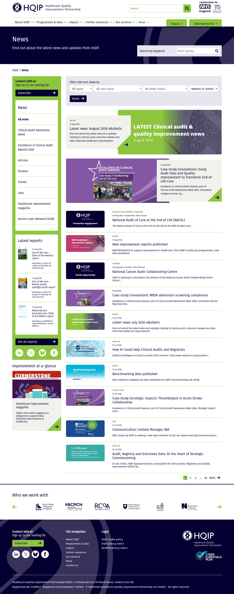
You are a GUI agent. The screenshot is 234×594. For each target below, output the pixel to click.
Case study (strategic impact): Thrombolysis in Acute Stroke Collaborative (157, 400)
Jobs (21, 193)
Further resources (97, 22)
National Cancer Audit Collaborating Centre (144, 271)
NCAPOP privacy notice (115, 548)
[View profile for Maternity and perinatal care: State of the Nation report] (22, 311)
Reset (75, 99)
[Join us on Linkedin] (16, 554)
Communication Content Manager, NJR (140, 429)
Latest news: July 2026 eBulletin (136, 322)
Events (22, 182)
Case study (118, 390)
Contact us (72, 565)
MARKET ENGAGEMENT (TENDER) (127, 212)
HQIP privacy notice (113, 544)
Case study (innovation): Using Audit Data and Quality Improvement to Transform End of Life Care (186, 175)
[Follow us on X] (26, 554)
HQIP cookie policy (112, 539)
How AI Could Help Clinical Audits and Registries (148, 349)
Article (116, 341)
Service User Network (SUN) (36, 219)
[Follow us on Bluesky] (35, 554)
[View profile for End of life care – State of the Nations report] (22, 253)
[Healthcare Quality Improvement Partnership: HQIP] (46, 7)
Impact (74, 22)
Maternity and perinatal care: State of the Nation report (43, 313)
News (141, 22)
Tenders (23, 171)
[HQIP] (197, 538)
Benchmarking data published (134, 373)
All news (23, 119)
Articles (23, 160)
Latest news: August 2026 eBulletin (96, 128)
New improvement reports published (139, 244)
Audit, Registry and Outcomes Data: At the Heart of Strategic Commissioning (157, 455)
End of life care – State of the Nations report (42, 255)
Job (114, 421)
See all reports (27, 342)
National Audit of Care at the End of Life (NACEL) (148, 220)
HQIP (15, 70)
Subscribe (24, 93)
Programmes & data (50, 22)
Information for (204, 24)
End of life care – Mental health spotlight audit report (43, 284)
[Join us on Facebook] (45, 554)
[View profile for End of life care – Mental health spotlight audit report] (22, 282)
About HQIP (22, 22)
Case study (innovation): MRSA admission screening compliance (160, 295)
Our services (123, 22)
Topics (175, 24)
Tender (116, 263)
